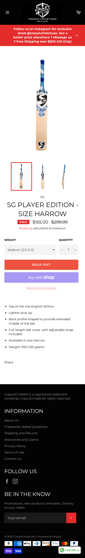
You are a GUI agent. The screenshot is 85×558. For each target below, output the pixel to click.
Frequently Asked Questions (25, 427)
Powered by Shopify (49, 536)
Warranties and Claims (21, 440)
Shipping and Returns (20, 433)
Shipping (25, 228)
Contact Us (12, 459)
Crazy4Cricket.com (25, 536)
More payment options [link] (41, 288)
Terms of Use (14, 452)
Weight (10, 240)
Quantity (66, 240)
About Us (11, 420)
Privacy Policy (15, 446)
